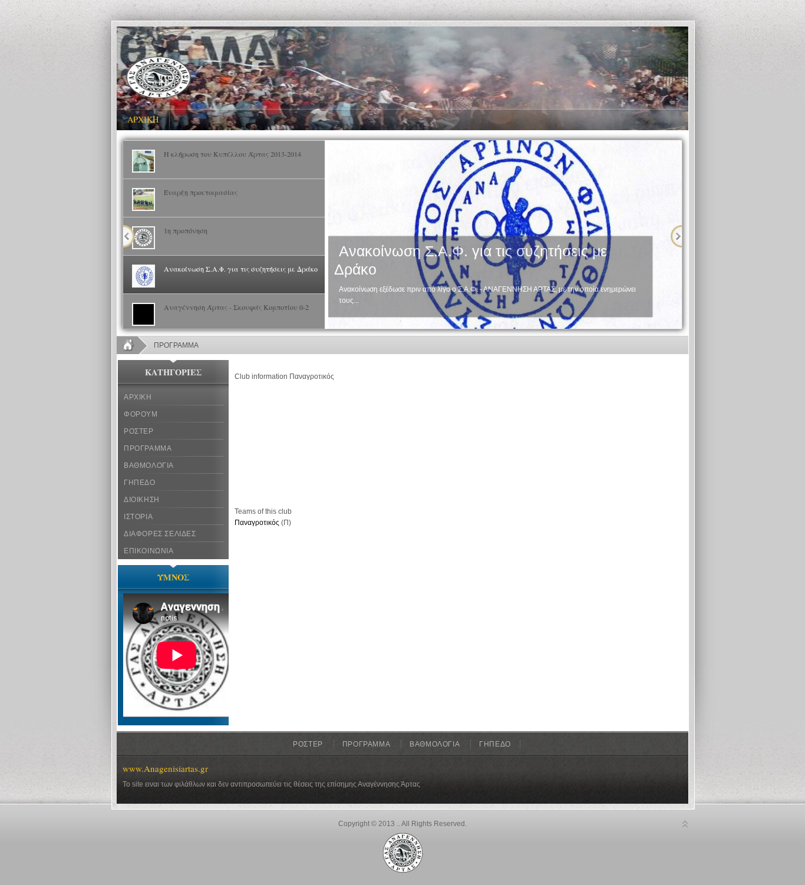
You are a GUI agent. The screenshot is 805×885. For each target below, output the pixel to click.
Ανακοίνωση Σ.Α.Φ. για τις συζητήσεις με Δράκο (470, 260)
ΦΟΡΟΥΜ (141, 414)
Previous (128, 236)
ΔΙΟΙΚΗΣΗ (142, 500)
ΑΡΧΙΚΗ (138, 397)
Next (676, 236)
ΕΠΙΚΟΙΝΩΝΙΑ (149, 551)
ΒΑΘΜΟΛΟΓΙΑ (149, 465)
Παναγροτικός (257, 523)
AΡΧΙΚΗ (143, 119)
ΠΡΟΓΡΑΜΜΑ (147, 448)
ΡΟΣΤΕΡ (139, 431)
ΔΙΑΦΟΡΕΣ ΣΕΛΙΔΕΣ (160, 534)
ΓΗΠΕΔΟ (140, 482)
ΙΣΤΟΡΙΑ (138, 517)
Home (132, 345)
